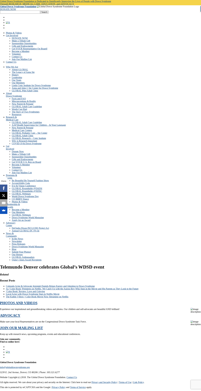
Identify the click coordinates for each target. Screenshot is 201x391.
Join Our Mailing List (22, 59)
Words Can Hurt (19, 109)
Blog (14, 249)
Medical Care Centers (22, 130)
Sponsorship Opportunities (24, 43)
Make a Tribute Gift (21, 40)
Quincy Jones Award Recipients (26, 260)
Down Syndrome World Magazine (28, 217)
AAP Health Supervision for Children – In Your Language (39, 125)
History (15, 75)
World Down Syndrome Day (25, 196)
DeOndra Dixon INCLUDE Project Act (30, 228)
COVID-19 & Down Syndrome (26, 143)
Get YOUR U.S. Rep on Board (26, 162)
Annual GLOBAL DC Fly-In (25, 230)
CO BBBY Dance (20, 199)
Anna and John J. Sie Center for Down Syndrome (35, 88)
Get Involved (12, 35)
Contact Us (17, 56)
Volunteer (16, 54)
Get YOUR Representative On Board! (29, 48)
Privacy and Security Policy (104, 382)
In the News (17, 238)
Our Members (18, 82)
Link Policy (138, 382)
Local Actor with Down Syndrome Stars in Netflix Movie (32, 294)
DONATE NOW (8, 9)
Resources (16, 114)
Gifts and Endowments (22, 46)
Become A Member (21, 164)
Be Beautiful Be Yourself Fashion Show (30, 180)
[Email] (3, 203)
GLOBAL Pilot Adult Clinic (25, 90)
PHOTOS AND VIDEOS (18, 303)
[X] (3, 195)
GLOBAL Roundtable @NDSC (27, 191)
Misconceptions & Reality (24, 101)
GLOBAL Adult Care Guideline (27, 106)
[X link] (8, 22)
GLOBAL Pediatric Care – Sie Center (29, 133)
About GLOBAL (20, 69)
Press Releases (18, 244)
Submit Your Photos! (21, 252)
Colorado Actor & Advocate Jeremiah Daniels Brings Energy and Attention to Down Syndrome (50, 286)
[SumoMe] (3, 210)
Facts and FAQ (19, 98)
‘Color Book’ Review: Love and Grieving (25, 291)
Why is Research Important (24, 141)
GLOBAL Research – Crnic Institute (29, 138)
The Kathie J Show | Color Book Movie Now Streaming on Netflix (37, 296)
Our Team (16, 80)
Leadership (17, 77)
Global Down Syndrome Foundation (18, 6)
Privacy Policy (58, 387)
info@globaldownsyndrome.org (15, 367)
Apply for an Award (21, 220)
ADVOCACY (10, 315)
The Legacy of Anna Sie (23, 72)
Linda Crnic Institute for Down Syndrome (31, 85)
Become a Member (20, 51)
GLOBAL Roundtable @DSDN (27, 188)
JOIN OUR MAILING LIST (21, 328)
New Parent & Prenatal (22, 104)
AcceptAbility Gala (21, 183)
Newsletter (17, 241)
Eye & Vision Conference (24, 186)
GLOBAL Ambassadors (23, 257)
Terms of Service (78, 387)
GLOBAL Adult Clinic (22, 135)
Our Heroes (17, 254)
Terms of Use (125, 382)
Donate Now (18, 151)
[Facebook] (3, 188)
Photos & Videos (14, 33)
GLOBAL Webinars (21, 193)
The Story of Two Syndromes (25, 112)
